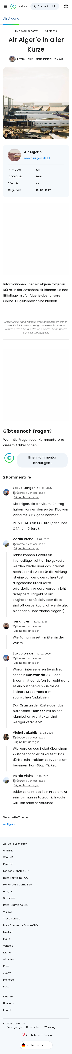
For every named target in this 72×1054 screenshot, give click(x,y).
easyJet (8, 891)
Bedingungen (15, 1027)
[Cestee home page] (18, 6)
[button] (5, 6)
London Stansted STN (16, 871)
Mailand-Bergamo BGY (17, 884)
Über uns (8, 1003)
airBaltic (8, 850)
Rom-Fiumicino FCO (15, 877)
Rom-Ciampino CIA (15, 905)
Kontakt (7, 1010)
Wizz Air (7, 911)
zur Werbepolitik (39, 332)
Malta (6, 939)
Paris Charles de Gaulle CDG (20, 925)
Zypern (7, 973)
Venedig (8, 945)
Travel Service (11, 918)
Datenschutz (34, 1027)
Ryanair (8, 864)
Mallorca (8, 979)
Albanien (8, 959)
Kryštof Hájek (25, 59)
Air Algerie (11, 18)
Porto (6, 986)
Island (7, 952)
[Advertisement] (36, 239)
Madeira (8, 932)
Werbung (50, 1027)
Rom (6, 966)
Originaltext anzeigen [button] (26, 497)
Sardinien (9, 898)
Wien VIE (8, 857)
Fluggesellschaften (27, 31)
